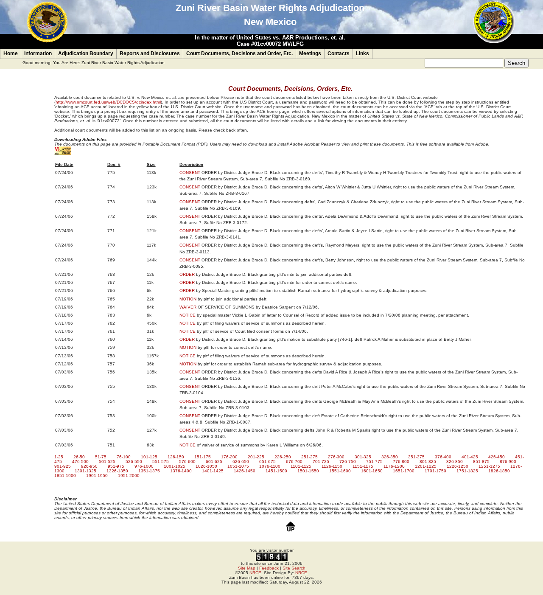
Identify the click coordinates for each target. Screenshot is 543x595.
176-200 (229, 457)
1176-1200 (394, 466)
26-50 (79, 457)
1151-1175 (363, 466)
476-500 (80, 461)
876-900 (508, 461)
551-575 (160, 461)
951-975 (116, 466)
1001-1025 (174, 466)
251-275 (309, 457)
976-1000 (144, 466)
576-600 (187, 461)
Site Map (246, 568)
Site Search (294, 568)
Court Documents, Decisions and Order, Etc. (239, 53)
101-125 (149, 457)
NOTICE (187, 315)
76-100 (124, 457)
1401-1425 (213, 471)
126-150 (176, 457)
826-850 (454, 461)
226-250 (282, 457)
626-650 (240, 461)
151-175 (202, 457)
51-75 (100, 457)
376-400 (443, 457)
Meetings (310, 53)
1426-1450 (244, 471)
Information (38, 53)
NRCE (255, 572)
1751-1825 (467, 471)
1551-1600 (340, 471)
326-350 (389, 457)
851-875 (481, 461)
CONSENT (189, 172)
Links (362, 53)
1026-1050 (206, 466)
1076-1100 (269, 466)
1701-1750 (435, 471)
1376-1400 (181, 471)
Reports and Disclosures (150, 53)
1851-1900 (65, 475)
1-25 (58, 457)
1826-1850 (499, 471)
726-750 (347, 461)
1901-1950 (97, 475)
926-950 (89, 466)
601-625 (214, 461)
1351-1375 (149, 471)
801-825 (428, 461)
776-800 (401, 461)
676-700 (294, 461)
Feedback (269, 568)
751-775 (374, 461)
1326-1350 (117, 471)
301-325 (363, 457)
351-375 (416, 457)
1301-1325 (85, 471)
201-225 (256, 457)
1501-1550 (308, 471)
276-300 (336, 457)
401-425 (470, 457)
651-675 (267, 461)
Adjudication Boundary (85, 53)
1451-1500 (276, 471)
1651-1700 (403, 471)
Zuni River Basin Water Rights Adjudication (123, 62)
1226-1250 (457, 466)
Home (10, 53)
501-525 (107, 461)
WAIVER (187, 307)
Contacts (338, 53)
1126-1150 (332, 466)
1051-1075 (238, 466)
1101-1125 (301, 466)
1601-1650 (372, 471)
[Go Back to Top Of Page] (290, 531)
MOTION (187, 299)
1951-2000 (129, 475)
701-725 (321, 461)
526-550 (134, 461)
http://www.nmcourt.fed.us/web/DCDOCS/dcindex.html (108, 102)
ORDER (187, 274)
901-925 (62, 466)
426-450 (496, 457)
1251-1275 (489, 466)
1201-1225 (426, 466)
